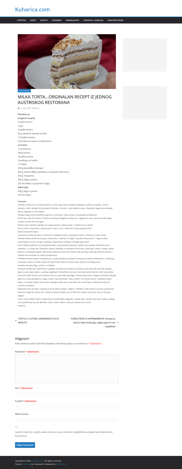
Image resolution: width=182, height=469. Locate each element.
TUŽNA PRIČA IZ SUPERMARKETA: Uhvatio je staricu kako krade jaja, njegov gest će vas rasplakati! (93, 322)
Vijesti (33, 20)
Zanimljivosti (72, 20)
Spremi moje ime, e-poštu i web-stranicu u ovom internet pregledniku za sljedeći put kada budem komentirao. (64, 434)
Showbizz (57, 20)
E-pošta (25, 401)
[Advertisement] (145, 55)
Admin (37, 108)
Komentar (27, 351)
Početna (21, 20)
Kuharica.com (32, 9)
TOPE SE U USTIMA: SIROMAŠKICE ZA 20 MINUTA (38, 320)
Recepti (44, 20)
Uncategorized (24, 91)
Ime (24, 388)
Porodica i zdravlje (93, 20)
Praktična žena (115, 20)
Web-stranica (21, 414)
